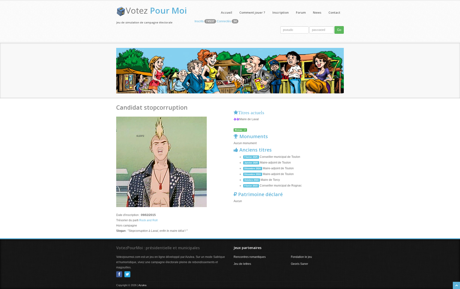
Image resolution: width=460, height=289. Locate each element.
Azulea (142, 285)
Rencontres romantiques (250, 257)
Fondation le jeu (301, 257)
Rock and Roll (148, 220)
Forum (301, 12)
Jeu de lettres (242, 264)
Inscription (280, 12)
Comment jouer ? (252, 12)
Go (339, 30)
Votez (156, 10)
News (317, 12)
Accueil (226, 12)
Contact (334, 12)
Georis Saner (299, 264)
